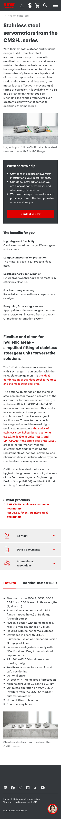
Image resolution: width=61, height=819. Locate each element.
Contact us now (30, 214)
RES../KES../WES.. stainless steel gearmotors (27, 514)
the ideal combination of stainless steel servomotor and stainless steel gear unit (30, 379)
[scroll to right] (56, 583)
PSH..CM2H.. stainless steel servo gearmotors (28, 506)
